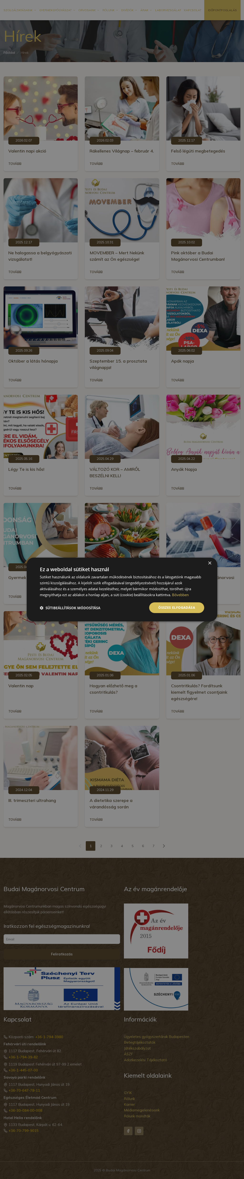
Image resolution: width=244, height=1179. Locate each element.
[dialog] (122, 589)
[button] (70, 608)
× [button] (209, 563)
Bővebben (180, 594)
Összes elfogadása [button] (176, 607)
